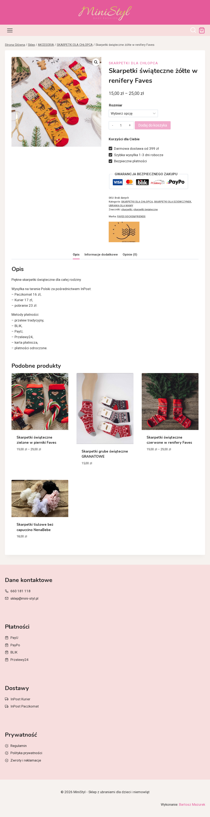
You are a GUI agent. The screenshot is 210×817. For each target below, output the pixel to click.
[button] (96, 62)
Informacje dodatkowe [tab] (101, 254)
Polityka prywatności (26, 753)
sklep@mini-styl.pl (24, 598)
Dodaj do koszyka (152, 125)
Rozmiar (115, 105)
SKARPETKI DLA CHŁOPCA (133, 63)
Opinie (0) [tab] (130, 254)
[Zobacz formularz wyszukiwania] (193, 30)
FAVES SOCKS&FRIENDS (131, 216)
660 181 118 (20, 591)
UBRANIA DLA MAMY (121, 205)
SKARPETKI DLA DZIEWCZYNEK (172, 201)
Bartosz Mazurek (192, 804)
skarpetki (126, 209)
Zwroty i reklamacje (25, 760)
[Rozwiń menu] (10, 30)
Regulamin (18, 746)
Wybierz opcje (28, 461)
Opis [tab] (76, 254)
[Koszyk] (202, 30)
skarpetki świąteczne (145, 209)
